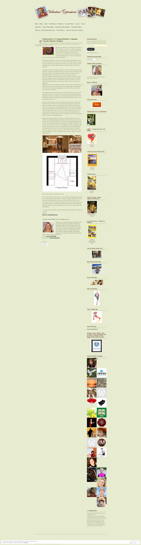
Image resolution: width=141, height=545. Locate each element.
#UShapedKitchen (75, 44)
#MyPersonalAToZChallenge (55, 44)
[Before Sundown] (92, 383)
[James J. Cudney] (101, 383)
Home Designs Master (53, 43)
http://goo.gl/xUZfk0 (51, 236)
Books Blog (38, 27)
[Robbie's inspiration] (92, 392)
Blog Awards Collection (48, 30)
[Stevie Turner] (101, 412)
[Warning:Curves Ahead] (92, 422)
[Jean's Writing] (101, 482)
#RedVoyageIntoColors (66, 44)
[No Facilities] (101, 363)
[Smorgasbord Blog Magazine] (101, 472)
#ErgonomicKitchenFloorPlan (76, 43)
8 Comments (38, 45)
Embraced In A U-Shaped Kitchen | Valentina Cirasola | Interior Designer (59, 39)
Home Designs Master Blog (62, 27)
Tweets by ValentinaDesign (92, 329)
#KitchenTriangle (45, 44)
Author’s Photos (69, 24)
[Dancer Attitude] (101, 452)
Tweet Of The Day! (91, 326)
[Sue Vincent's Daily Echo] (101, 432)
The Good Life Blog (76, 27)
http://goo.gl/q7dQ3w (55, 238)
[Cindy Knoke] (101, 502)
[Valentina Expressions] (92, 492)
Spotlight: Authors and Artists (74, 30)
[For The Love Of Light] (101, 462)
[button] (55, 144)
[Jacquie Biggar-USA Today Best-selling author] (92, 402)
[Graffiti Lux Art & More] (92, 373)
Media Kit (60, 24)
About (46, 24)
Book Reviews (53, 24)
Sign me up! (90, 49)
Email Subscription (92, 39)
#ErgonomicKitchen (66, 43)
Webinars (37, 30)
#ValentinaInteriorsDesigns (47, 45)
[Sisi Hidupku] (101, 492)
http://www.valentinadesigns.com (50, 214)
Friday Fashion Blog (48, 27)
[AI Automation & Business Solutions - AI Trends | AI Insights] (101, 373)
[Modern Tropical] (92, 462)
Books (41, 24)
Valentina (45, 43)
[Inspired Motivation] (101, 442)
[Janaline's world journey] (92, 452)
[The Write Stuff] (101, 392)
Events (83, 24)
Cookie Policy (26, 542)
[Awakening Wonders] (92, 363)
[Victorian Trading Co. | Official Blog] (101, 422)
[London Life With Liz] (92, 442)
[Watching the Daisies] (92, 412)
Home (36, 24)
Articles (77, 24)
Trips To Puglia (61, 30)
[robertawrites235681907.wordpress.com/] (92, 432)
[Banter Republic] (101, 402)
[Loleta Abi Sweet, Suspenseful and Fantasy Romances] (92, 474)
